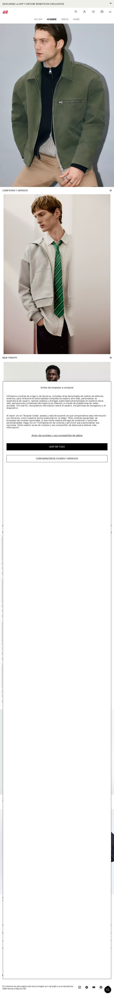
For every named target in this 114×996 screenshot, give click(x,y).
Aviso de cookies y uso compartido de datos (57, 435)
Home (76, 19)
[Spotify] (86, 988)
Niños (64, 19)
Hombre (52, 19)
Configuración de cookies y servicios (57, 458)
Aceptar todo (57, 446)
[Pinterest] (101, 988)
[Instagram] (79, 988)
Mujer (38, 19)
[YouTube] (93, 988)
